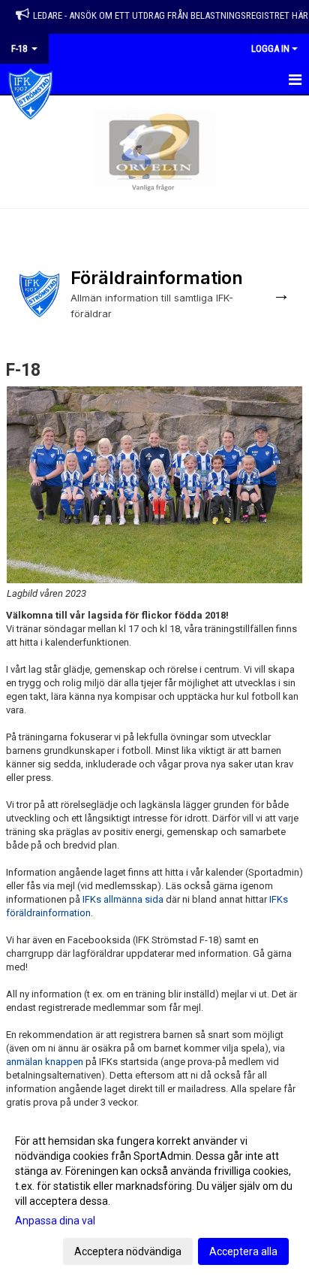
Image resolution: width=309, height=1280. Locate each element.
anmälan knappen (44, 1061)
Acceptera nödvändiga (128, 1251)
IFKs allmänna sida (123, 899)
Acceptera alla (243, 1251)
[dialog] (154, 1195)
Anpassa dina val (55, 1221)
